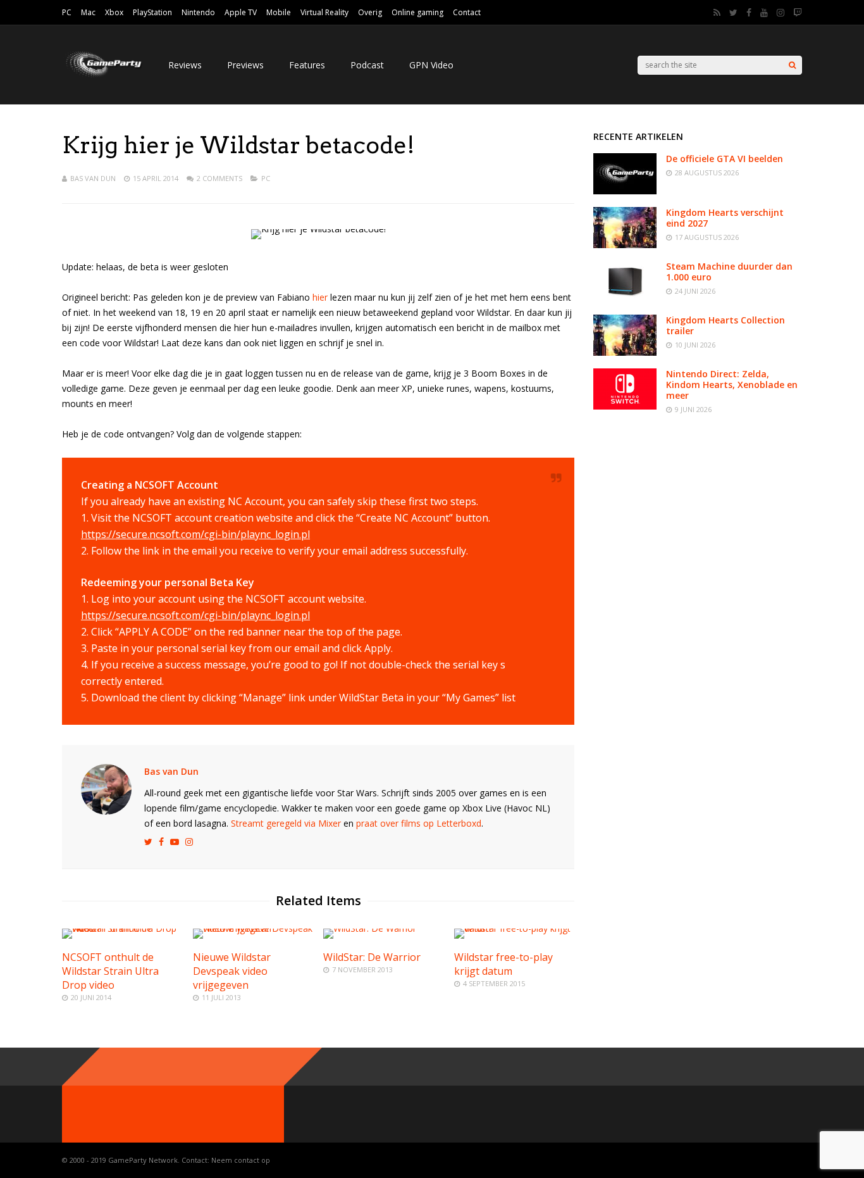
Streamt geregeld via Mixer (286, 823)
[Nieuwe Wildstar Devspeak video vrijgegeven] (253, 928)
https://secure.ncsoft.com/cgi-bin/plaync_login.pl (195, 534)
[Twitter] (733, 12)
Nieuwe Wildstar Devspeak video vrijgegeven (232, 971)
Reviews (185, 65)
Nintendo (198, 12)
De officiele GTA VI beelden (724, 159)
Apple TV (241, 12)
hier (320, 297)
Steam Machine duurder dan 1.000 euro (729, 271)
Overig (370, 12)
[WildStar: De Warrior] (369, 928)
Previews (245, 65)
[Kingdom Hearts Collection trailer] (625, 352)
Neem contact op (240, 1160)
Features (307, 65)
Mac (88, 12)
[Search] (792, 65)
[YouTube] (764, 12)
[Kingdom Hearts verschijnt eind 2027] (625, 245)
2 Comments (219, 178)
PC (66, 12)
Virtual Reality (324, 12)
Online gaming (417, 12)
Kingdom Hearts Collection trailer (725, 325)
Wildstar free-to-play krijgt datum (503, 964)
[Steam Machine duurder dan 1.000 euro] (625, 298)
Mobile (278, 12)
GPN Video (431, 65)
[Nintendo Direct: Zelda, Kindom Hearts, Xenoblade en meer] (625, 406)
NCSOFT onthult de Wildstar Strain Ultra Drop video (110, 971)
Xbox (114, 12)
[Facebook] (748, 12)
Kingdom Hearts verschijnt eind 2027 (725, 217)
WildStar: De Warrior (372, 957)
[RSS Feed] (716, 12)
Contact (467, 12)
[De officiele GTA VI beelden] (625, 191)
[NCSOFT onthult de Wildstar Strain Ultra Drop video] (122, 928)
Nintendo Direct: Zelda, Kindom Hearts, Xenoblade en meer (732, 384)
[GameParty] (102, 76)
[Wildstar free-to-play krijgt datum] (514, 928)
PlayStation (152, 12)
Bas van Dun (93, 178)
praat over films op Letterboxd (418, 823)
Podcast (367, 65)
